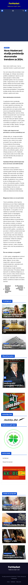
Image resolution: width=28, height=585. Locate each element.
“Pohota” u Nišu (10, 541)
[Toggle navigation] (13, 11)
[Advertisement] (14, 27)
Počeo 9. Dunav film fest (14, 525)
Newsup (23, 576)
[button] (23, 10)
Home (8, 581)
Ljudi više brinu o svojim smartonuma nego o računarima (13, 316)
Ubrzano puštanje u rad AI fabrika (13, 346)
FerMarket (14, 3)
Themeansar (14, 578)
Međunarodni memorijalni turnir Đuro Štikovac (14, 385)
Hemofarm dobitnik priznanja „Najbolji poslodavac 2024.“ (8, 289)
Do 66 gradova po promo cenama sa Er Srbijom (19, 288)
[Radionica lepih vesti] (13, 438)
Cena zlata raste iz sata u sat (13, 331)
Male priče (18, 581)
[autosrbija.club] (14, 419)
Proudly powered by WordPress (9, 576)
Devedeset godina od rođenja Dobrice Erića (13, 508)
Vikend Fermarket (8, 381)
